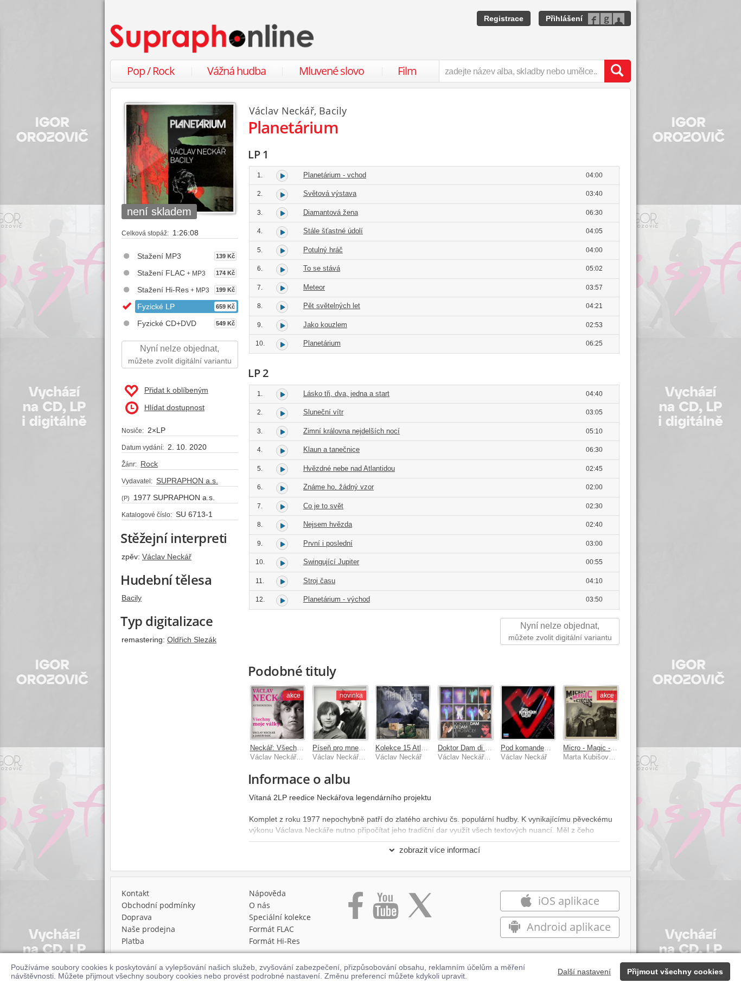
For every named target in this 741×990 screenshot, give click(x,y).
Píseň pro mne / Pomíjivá (352, 748)
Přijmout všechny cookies (675, 971)
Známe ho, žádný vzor (338, 487)
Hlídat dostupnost (174, 407)
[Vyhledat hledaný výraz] (617, 71)
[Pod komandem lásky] (528, 713)
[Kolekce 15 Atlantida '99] (403, 713)
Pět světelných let (331, 306)
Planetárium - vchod (334, 175)
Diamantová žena (330, 212)
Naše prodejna (148, 929)
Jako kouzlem (325, 325)
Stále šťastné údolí (333, 231)
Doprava (137, 917)
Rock (149, 463)
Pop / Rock (151, 70)
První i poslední (328, 543)
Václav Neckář (166, 556)
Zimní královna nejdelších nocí (351, 431)
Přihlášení (564, 18)
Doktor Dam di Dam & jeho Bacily (491, 748)
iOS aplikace (567, 900)
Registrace (503, 18)
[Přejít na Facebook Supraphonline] (355, 909)
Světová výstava (329, 193)
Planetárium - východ (336, 599)
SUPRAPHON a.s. (187, 480)
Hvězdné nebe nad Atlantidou (349, 468)
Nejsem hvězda (327, 524)
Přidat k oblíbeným (176, 390)
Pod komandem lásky (535, 748)
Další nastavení (584, 971)
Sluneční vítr (323, 412)
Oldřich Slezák (191, 639)
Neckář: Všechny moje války (295, 748)
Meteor (314, 287)
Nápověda (267, 893)
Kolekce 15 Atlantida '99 (413, 748)
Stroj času (319, 581)
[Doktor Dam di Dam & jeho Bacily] (465, 713)
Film (407, 70)
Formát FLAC (271, 929)
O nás (259, 905)
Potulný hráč (323, 250)
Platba (133, 941)
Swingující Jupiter (331, 562)
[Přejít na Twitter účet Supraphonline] (419, 909)
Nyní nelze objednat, (180, 354)
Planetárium (322, 343)
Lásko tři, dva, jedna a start (346, 393)
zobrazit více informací (439, 849)
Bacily (132, 597)
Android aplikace (567, 926)
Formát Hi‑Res (274, 941)
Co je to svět (323, 506)
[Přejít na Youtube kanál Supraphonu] (385, 909)
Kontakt (135, 893)
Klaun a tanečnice (331, 449)
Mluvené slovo (331, 70)
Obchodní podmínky (158, 905)
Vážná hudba (236, 70)
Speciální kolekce (280, 917)
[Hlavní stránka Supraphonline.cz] (212, 38)
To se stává (321, 268)
